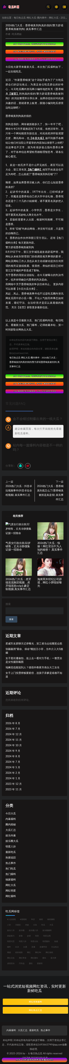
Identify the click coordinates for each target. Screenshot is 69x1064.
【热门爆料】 (35, 169)
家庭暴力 (11, 936)
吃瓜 (43, 925)
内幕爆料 (11, 819)
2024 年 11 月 (14, 740)
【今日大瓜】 (37, 138)
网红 (29, 952)
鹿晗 (31, 963)
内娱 (27, 925)
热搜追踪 (11, 857)
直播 (33, 947)
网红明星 (11, 890)
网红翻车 (34, 958)
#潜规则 (23, 919)
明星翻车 (46, 941)
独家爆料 (11, 879)
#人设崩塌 (11, 919)
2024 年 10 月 (14, 745)
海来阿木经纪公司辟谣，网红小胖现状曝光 (49, 582)
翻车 (44, 958)
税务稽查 (19, 952)
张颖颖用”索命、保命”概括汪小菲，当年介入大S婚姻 (34, 651)
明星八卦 (11, 846)
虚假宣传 (11, 963)
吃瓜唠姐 (17, 34)
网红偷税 (49, 952)
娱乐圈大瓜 (12, 841)
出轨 (35, 925)
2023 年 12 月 (14, 784)
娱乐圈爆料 (47, 930)
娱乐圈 (21, 930)
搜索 (8, 604)
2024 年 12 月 (14, 734)
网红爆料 (11, 896)
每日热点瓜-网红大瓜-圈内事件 (30, 18)
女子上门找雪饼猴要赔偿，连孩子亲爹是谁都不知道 (34, 675)
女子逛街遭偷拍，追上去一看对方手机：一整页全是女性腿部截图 (34, 660)
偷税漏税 (51, 919)
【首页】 (13, 94)
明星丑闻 (47, 936)
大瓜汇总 (11, 830)
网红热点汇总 (35, 1010)
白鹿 (25, 947)
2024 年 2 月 (13, 773)
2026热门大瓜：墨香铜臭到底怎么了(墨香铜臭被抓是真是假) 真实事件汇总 (50, 493)
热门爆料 (11, 874)
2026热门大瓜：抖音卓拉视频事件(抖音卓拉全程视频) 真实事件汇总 (19, 490)
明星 (37, 936)
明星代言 (11, 941)
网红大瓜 (54, 18)
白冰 (17, 947)
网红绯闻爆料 (35, 1002)
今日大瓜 (11, 813)
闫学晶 (21, 963)
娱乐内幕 (11, 835)
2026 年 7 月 (13, 729)
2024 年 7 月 (13, 762)
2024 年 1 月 (13, 778)
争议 (33, 919)
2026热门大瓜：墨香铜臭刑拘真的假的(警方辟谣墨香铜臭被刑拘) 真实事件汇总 (34, 362)
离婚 (9, 952)
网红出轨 (11, 958)
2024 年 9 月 (13, 751)
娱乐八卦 (11, 930)
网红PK (38, 952)
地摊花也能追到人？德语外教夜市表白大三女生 (33, 667)
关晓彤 (18, 925)
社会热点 (55, 947)
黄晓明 (40, 963)
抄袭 (29, 936)
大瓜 (51, 925)
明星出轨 (34, 941)
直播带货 (43, 947)
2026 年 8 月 (13, 723)
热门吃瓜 (11, 868)
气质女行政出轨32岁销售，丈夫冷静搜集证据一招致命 (18, 546)
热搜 (56, 941)
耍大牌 (53, 958)
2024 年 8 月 (13, 756)
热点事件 (11, 863)
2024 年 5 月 (13, 767)
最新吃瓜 (11, 852)
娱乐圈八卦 (33, 930)
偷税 (41, 919)
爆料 (9, 947)
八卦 (9, 925)
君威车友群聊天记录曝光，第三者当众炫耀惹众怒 (34, 643)
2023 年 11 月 (14, 789)
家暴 (21, 936)
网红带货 (22, 958)
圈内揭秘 (11, 824)
